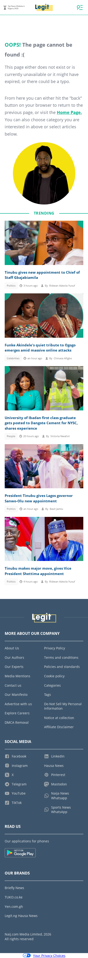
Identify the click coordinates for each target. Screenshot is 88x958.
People (11, 436)
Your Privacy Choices (49, 955)
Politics (11, 285)
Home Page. (69, 112)
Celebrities (13, 358)
